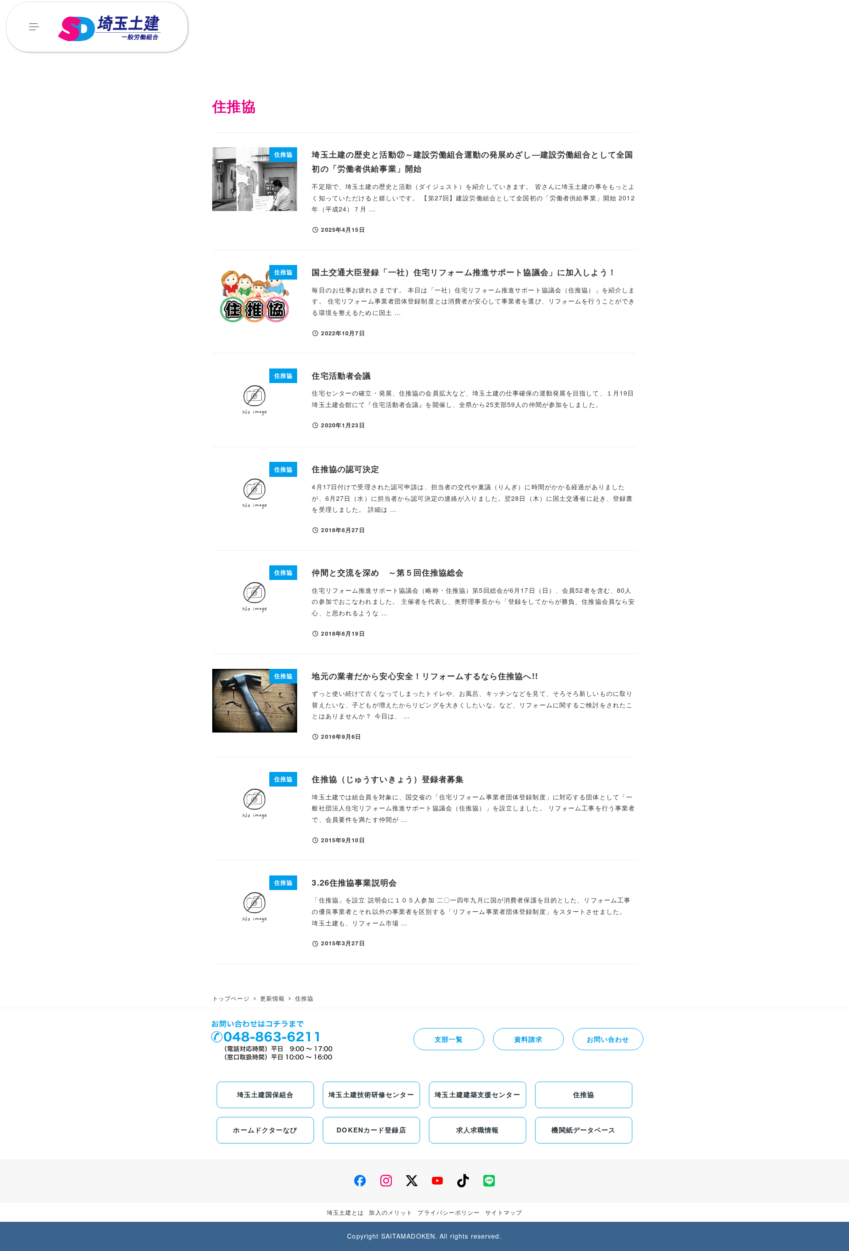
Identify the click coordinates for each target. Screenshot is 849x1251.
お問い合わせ (608, 1039)
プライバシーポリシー (448, 1212)
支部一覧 (449, 1039)
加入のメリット (391, 1212)
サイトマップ (504, 1212)
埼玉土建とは (345, 1212)
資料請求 (528, 1039)
